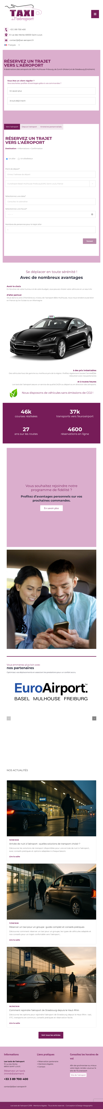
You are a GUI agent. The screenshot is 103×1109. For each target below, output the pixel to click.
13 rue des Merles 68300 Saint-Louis (25, 35)
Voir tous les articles (50, 1035)
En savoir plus (16, 91)
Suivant (90, 241)
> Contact (41, 1067)
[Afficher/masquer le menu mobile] (95, 14)
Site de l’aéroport (78, 1075)
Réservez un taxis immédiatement (14, 1072)
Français (12, 45)
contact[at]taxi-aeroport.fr (21, 40)
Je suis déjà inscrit (17, 101)
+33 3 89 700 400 (17, 29)
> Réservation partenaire (47, 1061)
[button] (9, 719)
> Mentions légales (45, 1064)
